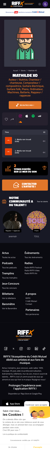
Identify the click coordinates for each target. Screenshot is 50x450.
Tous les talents (42, 201)
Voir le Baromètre (9, 308)
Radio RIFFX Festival (33, 267)
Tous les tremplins (10, 277)
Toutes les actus (9, 257)
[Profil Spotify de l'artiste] (33, 116)
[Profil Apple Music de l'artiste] (26, 116)
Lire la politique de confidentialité (15, 434)
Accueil (15, 70)
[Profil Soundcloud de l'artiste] (20, 121)
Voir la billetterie (9, 298)
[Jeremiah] (12, 220)
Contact (29, 303)
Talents (23, 70)
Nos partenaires (32, 314)
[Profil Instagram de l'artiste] (20, 116)
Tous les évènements (33, 257)
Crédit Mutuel (31, 301)
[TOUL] (36, 220)
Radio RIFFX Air (31, 273)
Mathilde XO (32, 70)
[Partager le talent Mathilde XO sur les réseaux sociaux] (12, 119)
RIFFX (28, 298)
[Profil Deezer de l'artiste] (39, 116)
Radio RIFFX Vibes (32, 270)
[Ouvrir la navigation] (4, 4)
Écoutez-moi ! (26, 105)
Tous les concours (9, 287)
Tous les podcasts (9, 267)
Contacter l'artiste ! (29, 185)
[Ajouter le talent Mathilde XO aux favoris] (6, 119)
